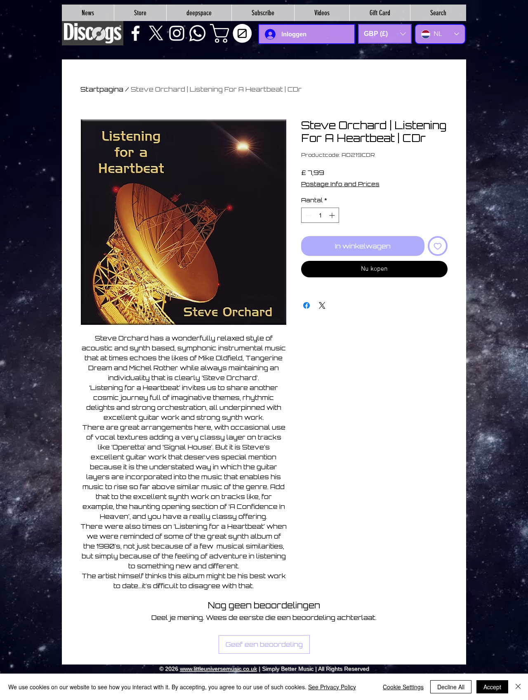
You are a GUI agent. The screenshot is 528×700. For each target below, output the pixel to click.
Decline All (450, 687)
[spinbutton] (320, 215)
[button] (233, 33)
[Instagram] (177, 33)
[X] (156, 33)
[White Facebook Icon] (135, 33)
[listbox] (385, 34)
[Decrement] (307, 215)
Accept (492, 687)
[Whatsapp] (197, 33)
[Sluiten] (518, 686)
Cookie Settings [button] (403, 687)
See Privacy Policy (332, 687)
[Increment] (333, 215)
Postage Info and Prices (340, 183)
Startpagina (101, 89)
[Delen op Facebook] (306, 305)
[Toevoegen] (438, 246)
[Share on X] (322, 305)
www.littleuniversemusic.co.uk (218, 668)
